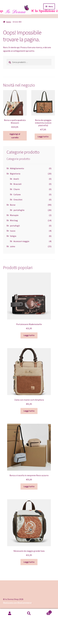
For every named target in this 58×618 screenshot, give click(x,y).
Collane (17, 194)
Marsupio (14, 215)
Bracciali (17, 184)
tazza (12, 230)
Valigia (13, 236)
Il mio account (9, 613)
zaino (12, 246)
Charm (16, 189)
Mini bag (14, 220)
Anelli (16, 178)
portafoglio (18, 210)
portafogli (15, 225)
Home (8, 22)
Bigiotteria (15, 173)
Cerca (29, 613)
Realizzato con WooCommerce (17, 602)
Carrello (45, 611)
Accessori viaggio (21, 241)
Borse (12, 204)
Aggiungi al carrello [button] (15, 136)
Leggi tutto (43, 136)
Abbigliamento (17, 168)
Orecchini (17, 199)
